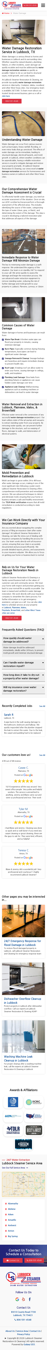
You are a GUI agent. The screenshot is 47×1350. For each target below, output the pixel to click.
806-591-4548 (31, 5)
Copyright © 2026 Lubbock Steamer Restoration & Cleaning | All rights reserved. (24, 1339)
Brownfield (15, 610)
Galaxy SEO (29, 1344)
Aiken (10, 1214)
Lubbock (7, 607)
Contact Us (13, 1260)
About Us (10, 1331)
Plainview (16, 607)
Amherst (12, 1225)
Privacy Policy (23, 1334)
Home (6, 13)
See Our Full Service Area (13, 1168)
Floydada (6, 610)
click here (6, 96)
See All (42, 706)
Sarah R (8, 714)
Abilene (11, 1209)
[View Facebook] (29, 1299)
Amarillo (12, 1220)
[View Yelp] (23, 1299)
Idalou (23, 607)
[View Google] (17, 1299)
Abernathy (13, 1204)
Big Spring (13, 1236)
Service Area (22, 1331)
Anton (11, 1231)
